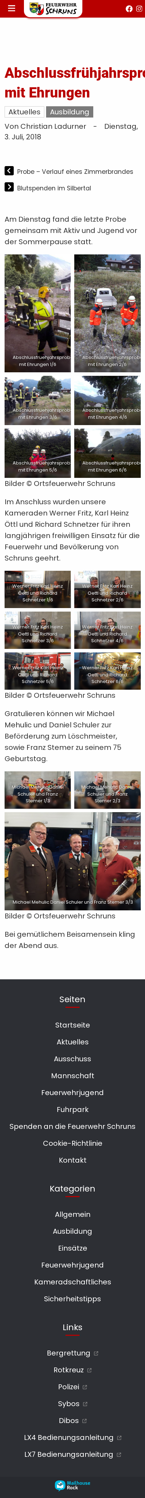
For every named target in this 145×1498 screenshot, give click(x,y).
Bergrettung (68, 1353)
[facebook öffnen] (129, 8)
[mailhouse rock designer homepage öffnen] (72, 1489)
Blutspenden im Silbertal (54, 188)
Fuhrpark (73, 1109)
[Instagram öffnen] (139, 8)
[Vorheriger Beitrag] (10, 171)
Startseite (72, 1025)
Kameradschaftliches (72, 1282)
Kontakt (73, 1160)
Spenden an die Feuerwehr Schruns (72, 1126)
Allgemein (72, 1214)
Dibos (69, 1421)
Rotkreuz (68, 1370)
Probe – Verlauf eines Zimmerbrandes (75, 172)
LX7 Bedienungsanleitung (68, 1454)
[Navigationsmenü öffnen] (11, 9)
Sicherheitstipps (72, 1299)
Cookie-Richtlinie (72, 1143)
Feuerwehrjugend (72, 1093)
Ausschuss (72, 1059)
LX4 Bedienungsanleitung (69, 1437)
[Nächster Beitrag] (10, 188)
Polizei (68, 1387)
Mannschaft (72, 1076)
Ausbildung (69, 112)
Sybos (69, 1404)
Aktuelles (24, 112)
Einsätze (72, 1248)
